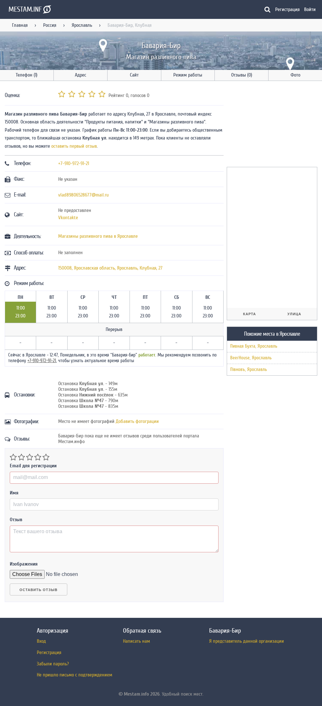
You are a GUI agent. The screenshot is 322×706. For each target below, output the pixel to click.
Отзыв (16, 519)
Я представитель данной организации (246, 641)
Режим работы (187, 75)
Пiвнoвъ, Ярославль (248, 369)
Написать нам (136, 641)
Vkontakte (68, 217)
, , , (110, 268)
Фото (295, 75)
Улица (294, 314)
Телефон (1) (26, 75)
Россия (49, 25)
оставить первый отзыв (74, 146)
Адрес (80, 75)
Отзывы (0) (241, 75)
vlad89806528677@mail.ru (83, 195)
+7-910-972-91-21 (73, 163)
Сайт (134, 75)
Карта (249, 314)
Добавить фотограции (137, 421)
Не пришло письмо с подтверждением (74, 675)
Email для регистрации (33, 466)
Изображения (24, 564)
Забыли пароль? (53, 664)
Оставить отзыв (38, 590)
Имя (14, 493)
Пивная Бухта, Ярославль (253, 346)
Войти (310, 9)
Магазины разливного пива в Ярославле (98, 236)
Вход (41, 641)
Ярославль (82, 25)
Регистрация (287, 9)
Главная (20, 25)
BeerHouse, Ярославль (251, 358)
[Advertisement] (274, 125)
